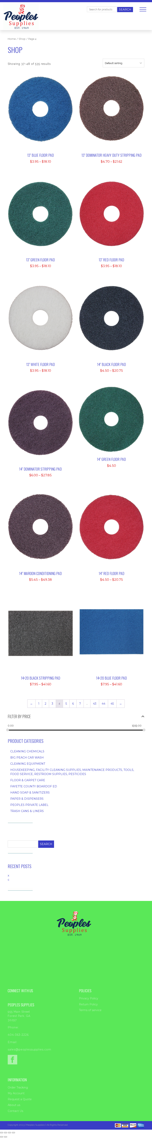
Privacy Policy (88, 998)
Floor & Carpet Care (27, 780)
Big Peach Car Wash (27, 757)
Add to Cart (43, 87)
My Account (16, 1093)
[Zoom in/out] (1, 1132)
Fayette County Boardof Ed (33, 786)
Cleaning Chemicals (27, 751)
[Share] (9, 1132)
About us (14, 1105)
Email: (12, 1042)
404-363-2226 (18, 1035)
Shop (22, 38)
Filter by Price (19, 716)
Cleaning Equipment (27, 763)
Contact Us (15, 1111)
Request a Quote (20, 1099)
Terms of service (90, 1010)
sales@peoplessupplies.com (29, 1049)
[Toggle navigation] (143, 9)
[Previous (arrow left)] (1, 1136)
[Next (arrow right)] (5, 1136)
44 (103, 703)
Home (12, 38)
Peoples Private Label (29, 805)
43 (94, 703)
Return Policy (88, 1004)
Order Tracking (18, 1087)
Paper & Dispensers (27, 798)
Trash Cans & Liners (27, 811)
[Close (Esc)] (13, 1132)
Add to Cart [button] (114, 401)
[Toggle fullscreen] (5, 1132)
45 (112, 703)
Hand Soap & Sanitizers (30, 792)
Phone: (13, 1027)
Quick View (43, 99)
